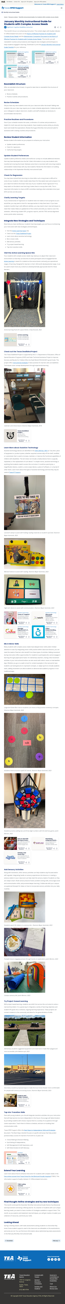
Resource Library (13, 17)
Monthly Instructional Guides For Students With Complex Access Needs (38, 17)
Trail (51, 1284)
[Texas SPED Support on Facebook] (48, 1259)
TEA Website (9, 1)
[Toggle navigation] (61, 8)
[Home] (12, 8)
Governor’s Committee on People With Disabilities (54, 1278)
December (10, 1240)
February (55, 1240)
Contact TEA (17, 1)
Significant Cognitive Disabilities (16, 27)
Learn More (60, 4)
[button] (55, 27)
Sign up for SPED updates (40, 1)
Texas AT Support (15, 472)
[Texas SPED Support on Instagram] (55, 1259)
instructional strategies (20, 363)
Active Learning (9, 261)
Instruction (29, 27)
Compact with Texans (39, 1276)
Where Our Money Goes (54, 1287)
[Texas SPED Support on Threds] (59, 1259)
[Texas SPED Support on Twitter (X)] (52, 1259)
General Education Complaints (38, 1282)
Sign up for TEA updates (27, 1)
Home (5, 17)
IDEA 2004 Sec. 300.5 (41, 451)
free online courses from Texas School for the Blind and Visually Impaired (27, 1176)
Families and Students (38, 1287)
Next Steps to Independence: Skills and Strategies (39, 1130)
